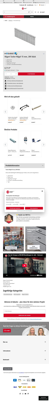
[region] (24, 36)
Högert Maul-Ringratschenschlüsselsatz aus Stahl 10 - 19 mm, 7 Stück (25, 151)
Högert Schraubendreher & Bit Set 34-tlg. (36, 151)
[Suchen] (28, 12)
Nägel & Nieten (25, 294)
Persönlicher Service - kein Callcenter (15, 83)
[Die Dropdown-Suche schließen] (32, 12)
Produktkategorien (11, 16)
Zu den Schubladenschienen (34, 247)
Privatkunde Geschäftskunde (26, 5)
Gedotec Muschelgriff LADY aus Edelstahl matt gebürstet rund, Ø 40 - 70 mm (12, 118)
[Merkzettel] (35, 12)
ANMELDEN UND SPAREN (24, 315)
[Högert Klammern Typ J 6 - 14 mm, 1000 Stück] (12, 140)
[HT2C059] (24, 36)
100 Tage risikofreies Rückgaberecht (15, 80)
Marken (32, 16)
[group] (12, 111)
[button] (12, 120)
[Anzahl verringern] (6, 73)
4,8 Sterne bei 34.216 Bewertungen (14, 86)
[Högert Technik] (11, 53)
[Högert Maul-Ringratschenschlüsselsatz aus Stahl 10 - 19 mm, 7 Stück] (25, 140)
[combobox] (15, 12)
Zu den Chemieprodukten (11, 248)
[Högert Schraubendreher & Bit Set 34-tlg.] (36, 140)
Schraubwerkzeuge (8, 294)
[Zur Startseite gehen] (24, 9)
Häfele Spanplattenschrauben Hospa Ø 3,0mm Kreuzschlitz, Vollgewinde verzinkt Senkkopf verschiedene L (37, 118)
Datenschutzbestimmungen (36, 319)
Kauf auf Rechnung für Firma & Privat (15, 88)
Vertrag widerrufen (7, 369)
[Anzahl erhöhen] (16, 73)
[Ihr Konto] (38, 12)
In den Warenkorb (31, 74)
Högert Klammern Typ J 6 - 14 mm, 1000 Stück (12, 151)
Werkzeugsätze (17, 294)
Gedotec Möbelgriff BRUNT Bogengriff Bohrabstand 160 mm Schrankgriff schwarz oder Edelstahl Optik (24, 118)
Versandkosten (21, 372)
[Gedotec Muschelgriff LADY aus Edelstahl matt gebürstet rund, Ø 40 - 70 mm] (12, 107)
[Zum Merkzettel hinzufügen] (43, 53)
